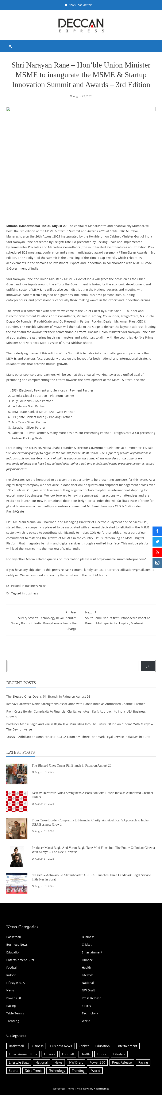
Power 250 (13, 998)
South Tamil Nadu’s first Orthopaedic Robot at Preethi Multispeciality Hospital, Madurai (117, 617)
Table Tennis (15, 1013)
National (88, 983)
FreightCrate (62, 242)
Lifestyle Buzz (16, 983)
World (86, 1021)
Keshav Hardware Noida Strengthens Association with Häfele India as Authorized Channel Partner (75, 704)
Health (86, 967)
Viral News (83, 1088)
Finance (87, 960)
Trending (12, 1021)
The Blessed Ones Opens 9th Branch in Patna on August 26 (48, 696)
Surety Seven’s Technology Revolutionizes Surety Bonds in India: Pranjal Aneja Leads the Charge (44, 620)
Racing (11, 1006)
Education (13, 952)
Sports (86, 1006)
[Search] (148, 666)
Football (12, 967)
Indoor (11, 975)
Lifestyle (87, 975)
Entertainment (92, 952)
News (10, 990)
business (32, 593)
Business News (35, 586)
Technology (90, 1013)
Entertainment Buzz (20, 960)
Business (88, 937)
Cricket (87, 944)
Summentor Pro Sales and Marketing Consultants (45, 247)
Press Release (91, 998)
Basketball (13, 937)
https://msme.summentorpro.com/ (121, 559)
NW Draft (88, 990)
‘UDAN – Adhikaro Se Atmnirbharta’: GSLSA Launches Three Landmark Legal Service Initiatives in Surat (78, 737)
